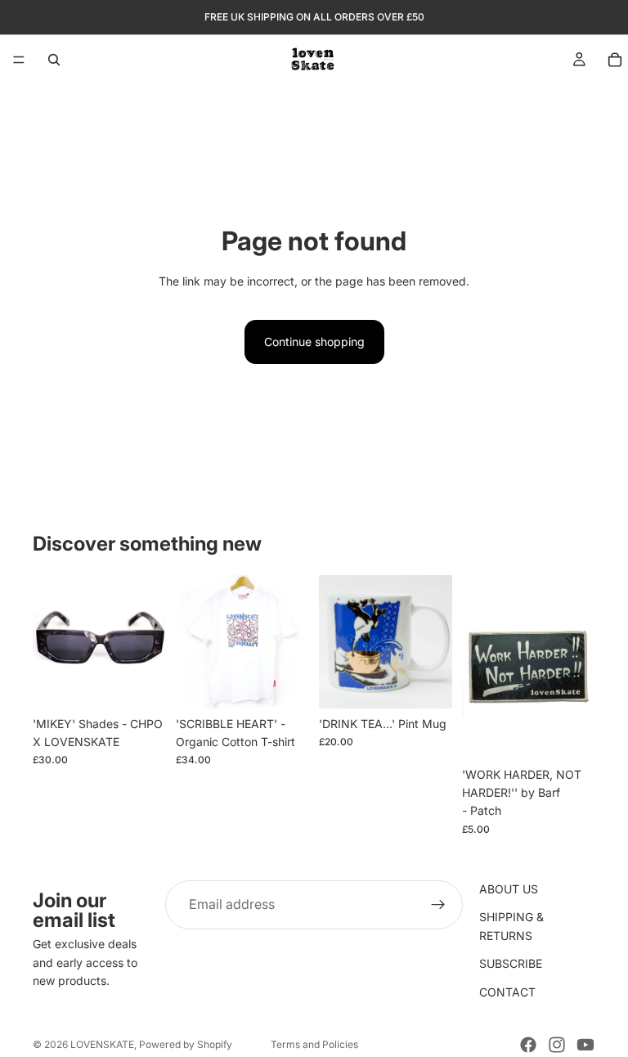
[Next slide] (148, 641)
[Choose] (283, 683)
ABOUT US (508, 889)
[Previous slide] (51, 641)
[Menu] (19, 60)
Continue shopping (314, 342)
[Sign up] (438, 905)
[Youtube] (585, 1045)
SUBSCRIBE (510, 963)
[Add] (140, 683)
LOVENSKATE (102, 1044)
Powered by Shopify (185, 1044)
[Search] (54, 60)
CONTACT (507, 991)
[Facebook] (528, 1045)
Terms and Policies (314, 1044)
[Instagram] (557, 1045)
